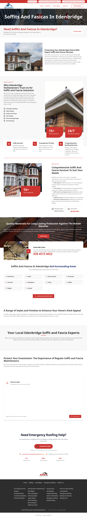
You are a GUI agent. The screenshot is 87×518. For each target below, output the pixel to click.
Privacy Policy (38, 515)
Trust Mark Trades (62, 509)
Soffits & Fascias (32, 505)
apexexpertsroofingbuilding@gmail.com (50, 1)
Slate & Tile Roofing (52, 496)
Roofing (47, 6)
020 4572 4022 (33, 1)
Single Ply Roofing (52, 493)
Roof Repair (38, 482)
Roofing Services (19, 493)
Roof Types (56, 6)
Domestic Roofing (19, 498)
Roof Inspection (32, 500)
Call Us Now (43, 236)
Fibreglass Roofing (52, 498)
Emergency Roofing (49, 482)
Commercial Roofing (20, 496)
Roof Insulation (32, 503)
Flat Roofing (50, 491)
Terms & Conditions (47, 515)
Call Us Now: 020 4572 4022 (44, 296)
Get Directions (76, 416)
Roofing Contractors (66, 496)
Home (42, 6)
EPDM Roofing (51, 500)
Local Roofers (64, 491)
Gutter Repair (32, 498)
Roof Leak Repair (33, 493)
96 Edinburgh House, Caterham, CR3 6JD (74, 1)
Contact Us (60, 482)
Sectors (65, 6)
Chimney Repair (32, 496)
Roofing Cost (63, 498)
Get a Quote (77, 6)
